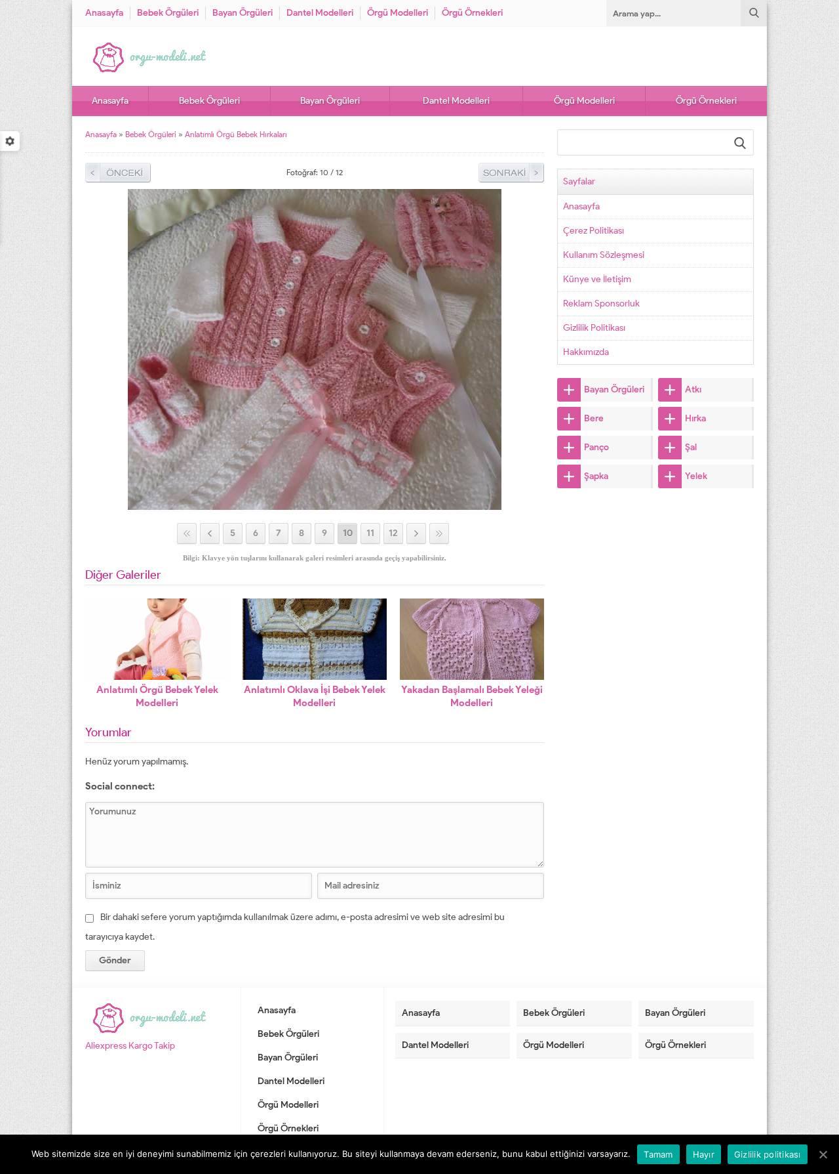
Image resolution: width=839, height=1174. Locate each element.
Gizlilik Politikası (594, 327)
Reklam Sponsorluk (601, 303)
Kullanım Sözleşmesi (603, 255)
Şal (691, 447)
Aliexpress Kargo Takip (130, 1045)
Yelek (696, 476)
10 (348, 533)
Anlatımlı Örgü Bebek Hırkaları (236, 134)
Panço (596, 447)
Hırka (695, 418)
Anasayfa (104, 12)
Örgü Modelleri (397, 12)
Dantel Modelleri (319, 12)
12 (393, 533)
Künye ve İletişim (597, 279)
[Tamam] (822, 1154)
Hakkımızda (586, 352)
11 (370, 533)
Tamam (658, 1154)
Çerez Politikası (593, 230)
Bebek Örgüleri (168, 12)
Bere (594, 418)
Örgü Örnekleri (472, 12)
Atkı (693, 389)
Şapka (596, 476)
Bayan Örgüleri (242, 12)
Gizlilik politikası (767, 1154)
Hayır (703, 1154)
